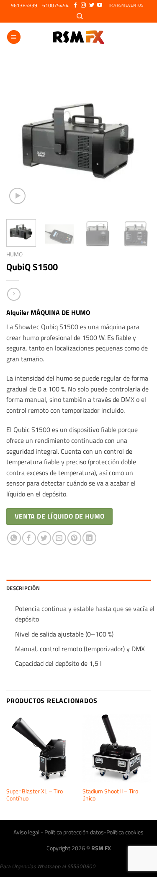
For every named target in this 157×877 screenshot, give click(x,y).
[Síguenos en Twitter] (91, 5)
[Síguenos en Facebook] (75, 5)
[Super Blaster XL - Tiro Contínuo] (40, 748)
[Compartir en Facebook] (29, 538)
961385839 (25, 5)
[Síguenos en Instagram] (83, 5)
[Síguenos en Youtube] (99, 5)
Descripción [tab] (23, 588)
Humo (14, 254)
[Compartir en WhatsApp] (14, 538)
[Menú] (14, 37)
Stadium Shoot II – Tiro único (110, 795)
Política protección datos (74, 832)
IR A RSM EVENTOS (126, 5)
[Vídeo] (17, 196)
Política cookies (125, 832)
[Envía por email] (59, 538)
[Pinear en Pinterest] (74, 538)
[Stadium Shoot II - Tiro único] (116, 748)
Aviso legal (26, 832)
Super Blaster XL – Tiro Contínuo (34, 795)
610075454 (55, 5)
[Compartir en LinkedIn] (89, 538)
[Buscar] (80, 16)
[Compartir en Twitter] (44, 538)
